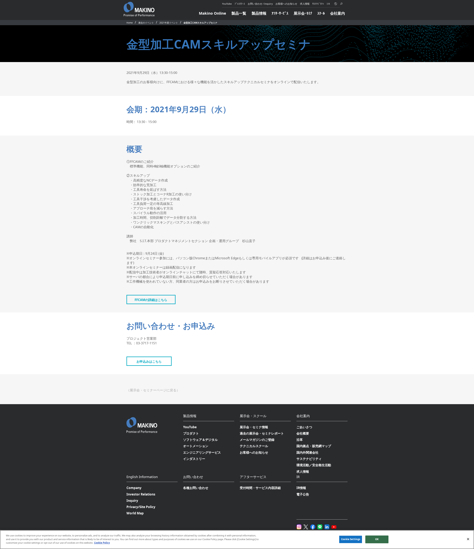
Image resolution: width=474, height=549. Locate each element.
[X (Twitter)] (305, 526)
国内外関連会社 (307, 452)
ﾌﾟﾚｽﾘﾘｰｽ (240, 3)
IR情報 (301, 488)
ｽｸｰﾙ (321, 13)
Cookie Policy (102, 542)
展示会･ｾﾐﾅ (303, 13)
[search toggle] (341, 3)
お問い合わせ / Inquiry (260, 3)
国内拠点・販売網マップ (313, 446)
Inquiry (132, 500)
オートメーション (195, 446)
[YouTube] (333, 526)
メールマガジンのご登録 (257, 439)
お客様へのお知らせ (286, 3)
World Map (135, 513)
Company (133, 488)
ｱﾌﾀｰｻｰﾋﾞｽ (280, 13)
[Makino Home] (139, 7)
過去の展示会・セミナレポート (262, 433)
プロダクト (191, 433)
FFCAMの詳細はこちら (151, 300)
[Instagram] (298, 526)
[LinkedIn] (326, 526)
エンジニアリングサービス (202, 452)
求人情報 (305, 3)
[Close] (468, 539)
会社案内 (337, 13)
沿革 (299, 439)
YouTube (227, 3)
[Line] (319, 526)
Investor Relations (140, 494)
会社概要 (302, 433)
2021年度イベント (168, 22)
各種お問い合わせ (195, 488)
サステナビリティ (309, 459)
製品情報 (259, 13)
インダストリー (194, 459)
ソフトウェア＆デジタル (200, 439)
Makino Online (212, 13)
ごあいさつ (304, 427)
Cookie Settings (350, 539)
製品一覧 (238, 13)
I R (328, 3)
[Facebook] (312, 526)
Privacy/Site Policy (140, 507)
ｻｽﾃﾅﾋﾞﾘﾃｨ (318, 3)
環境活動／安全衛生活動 (313, 465)
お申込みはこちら (149, 361)
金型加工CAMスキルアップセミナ (200, 22)
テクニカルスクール (254, 446)
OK (377, 539)
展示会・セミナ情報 (254, 427)
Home (129, 22)
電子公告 (302, 494)
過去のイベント (146, 22)
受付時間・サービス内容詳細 (260, 488)
